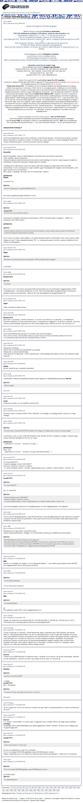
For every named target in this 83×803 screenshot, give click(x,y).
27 (27, 790)
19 (74, 787)
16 (63, 787)
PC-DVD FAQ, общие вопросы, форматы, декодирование (41, 45)
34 (54, 790)
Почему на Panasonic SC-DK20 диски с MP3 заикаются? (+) (37, 793)
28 (31, 790)
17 (66, 787)
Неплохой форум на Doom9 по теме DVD (42, 58)
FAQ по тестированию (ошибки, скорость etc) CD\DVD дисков (41, 37)
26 (23, 790)
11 (43, 787)
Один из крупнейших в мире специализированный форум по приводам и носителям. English (39, 60)
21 (3, 790)
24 (15, 790)
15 (59, 787)
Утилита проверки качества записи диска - (41, 117)
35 (58, 790)
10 (39, 787)
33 (50, 790)
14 (55, 787)
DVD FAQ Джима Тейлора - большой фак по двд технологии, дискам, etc (41, 43)
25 (19, 790)
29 (35, 790)
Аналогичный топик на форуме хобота (41, 56)
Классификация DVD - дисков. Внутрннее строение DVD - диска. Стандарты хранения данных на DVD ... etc (41, 40)
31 (42, 790)
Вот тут (6, 490)
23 (11, 790)
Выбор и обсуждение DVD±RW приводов (42, 26)
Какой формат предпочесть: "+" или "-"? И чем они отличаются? (42, 35)
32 (46, 790)
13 (51, 787)
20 (78, 787)
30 (38, 790)
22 (7, 790)
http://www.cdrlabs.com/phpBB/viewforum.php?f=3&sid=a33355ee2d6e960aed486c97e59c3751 (38, 336)
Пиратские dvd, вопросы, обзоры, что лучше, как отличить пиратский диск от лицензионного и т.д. (41, 47)
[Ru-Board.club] (16, 9)
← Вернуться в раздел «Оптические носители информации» (21, 12)
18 (70, 787)
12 (47, 787)
